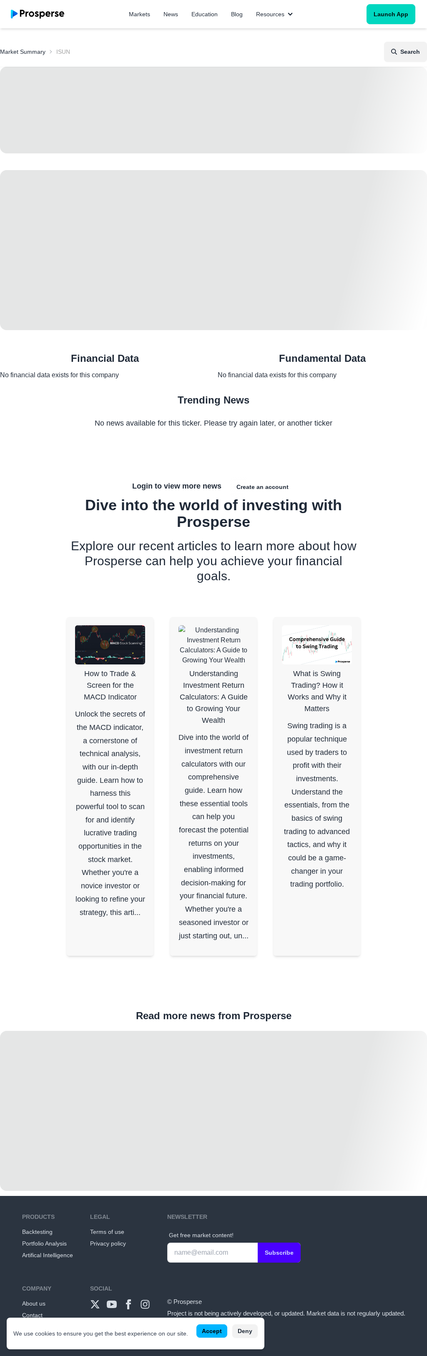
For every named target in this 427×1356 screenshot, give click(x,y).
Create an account (262, 487)
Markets (139, 14)
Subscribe (279, 1252)
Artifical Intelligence (47, 1255)
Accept (212, 1331)
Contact (32, 1315)
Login (142, 486)
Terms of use (107, 1231)
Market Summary (22, 51)
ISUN (63, 51)
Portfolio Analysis (44, 1243)
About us (33, 1303)
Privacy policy (108, 1243)
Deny (245, 1331)
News (170, 14)
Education (204, 14)
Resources (270, 14)
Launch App (391, 14)
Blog (237, 14)
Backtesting (37, 1231)
